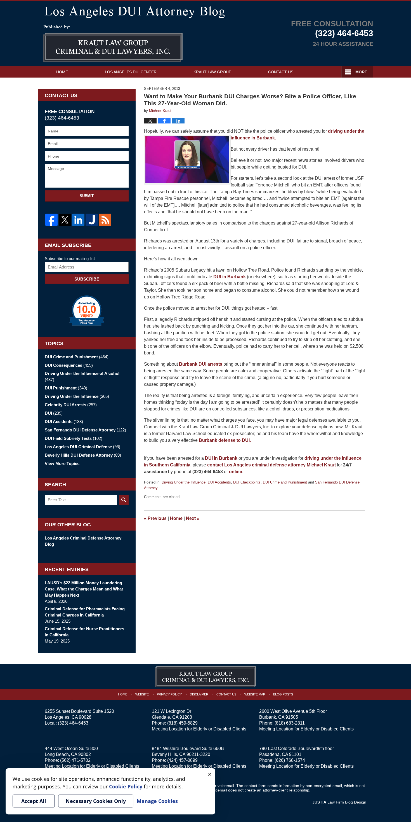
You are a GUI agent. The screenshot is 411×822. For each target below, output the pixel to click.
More (361, 72)
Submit (87, 196)
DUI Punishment (66, 388)
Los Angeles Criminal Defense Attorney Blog (83, 541)
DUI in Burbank (229, 276)
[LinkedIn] (78, 220)
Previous (155, 518)
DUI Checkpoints (247, 482)
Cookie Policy (125, 786)
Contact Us (280, 72)
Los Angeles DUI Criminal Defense (82, 446)
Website (142, 694)
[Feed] (105, 220)
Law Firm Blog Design (339, 802)
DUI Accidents (219, 482)
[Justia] (91, 220)
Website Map (254, 694)
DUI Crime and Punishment (285, 482)
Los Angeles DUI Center (131, 72)
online (235, 471)
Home (62, 72)
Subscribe (86, 279)
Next (192, 518)
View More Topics (62, 463)
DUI (54, 413)
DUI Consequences (69, 365)
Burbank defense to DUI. (225, 440)
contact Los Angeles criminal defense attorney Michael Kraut (271, 465)
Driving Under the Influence (184, 482)
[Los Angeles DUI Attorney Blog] (205, 11)
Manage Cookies (157, 801)
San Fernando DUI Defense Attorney (85, 430)
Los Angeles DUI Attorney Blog (113, 43)
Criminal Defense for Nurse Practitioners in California (84, 631)
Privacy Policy (169, 694)
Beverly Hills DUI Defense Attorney (83, 455)
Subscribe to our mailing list (70, 258)
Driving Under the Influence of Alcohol (82, 376)
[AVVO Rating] (87, 310)
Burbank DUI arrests (200, 364)
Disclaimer (199, 694)
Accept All (33, 801)
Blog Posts (283, 694)
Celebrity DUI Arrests (71, 404)
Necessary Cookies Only (96, 801)
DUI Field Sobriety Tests (73, 438)
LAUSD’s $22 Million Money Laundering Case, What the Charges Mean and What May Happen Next (84, 588)
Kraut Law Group (212, 72)
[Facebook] (51, 220)
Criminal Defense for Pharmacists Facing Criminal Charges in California (85, 611)
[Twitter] (65, 220)
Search (124, 500)
